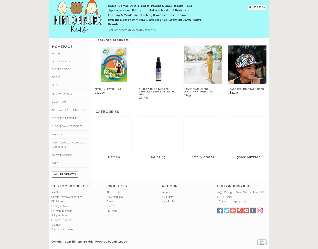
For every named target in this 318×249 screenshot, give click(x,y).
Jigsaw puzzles (119, 10)
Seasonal (183, 15)
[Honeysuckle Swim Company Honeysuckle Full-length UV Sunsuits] (203, 65)
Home (112, 6)
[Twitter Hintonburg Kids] (226, 210)
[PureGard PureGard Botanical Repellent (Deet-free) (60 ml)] (158, 65)
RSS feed (112, 210)
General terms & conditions (66, 196)
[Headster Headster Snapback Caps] (247, 65)
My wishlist (168, 201)
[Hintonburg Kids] (78, 18)
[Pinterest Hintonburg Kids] (240, 210)
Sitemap (56, 224)
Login (111, 30)
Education (139, 10)
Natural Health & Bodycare (169, 10)
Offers (110, 201)
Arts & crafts (139, 6)
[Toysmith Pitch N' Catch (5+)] (114, 65)
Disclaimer (57, 201)
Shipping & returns (62, 215)
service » (150, 30)
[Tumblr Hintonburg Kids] (253, 210)
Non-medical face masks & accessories (137, 19)
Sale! (197, 19)
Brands (113, 24)
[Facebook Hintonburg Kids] (220, 210)
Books (178, 6)
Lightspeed (119, 241)
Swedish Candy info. (62, 229)
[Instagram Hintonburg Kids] (260, 210)
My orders (167, 196)
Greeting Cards (180, 19)
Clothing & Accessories (157, 15)
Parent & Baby (162, 6)
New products (115, 196)
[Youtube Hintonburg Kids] (246, 210)
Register (166, 192)
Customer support (61, 220)
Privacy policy (59, 206)
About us (56, 192)
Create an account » (131, 30)
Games (123, 6)
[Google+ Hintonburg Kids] (233, 210)
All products (65, 174)
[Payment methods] (262, 242)
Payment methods (61, 210)
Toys (188, 6)
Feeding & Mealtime (123, 15)
